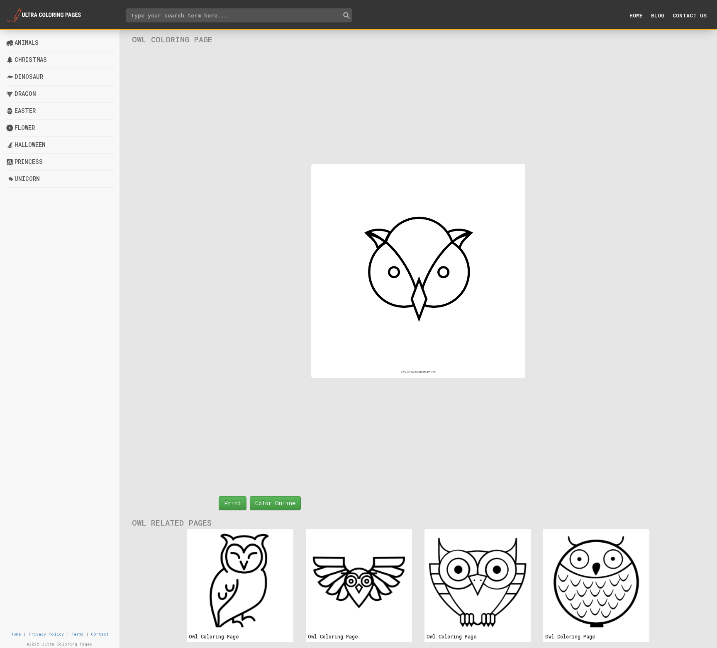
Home (636, 15)
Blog (657, 15)
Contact (100, 634)
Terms (77, 634)
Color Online (275, 503)
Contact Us (690, 15)
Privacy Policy (46, 634)
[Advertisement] (418, 104)
